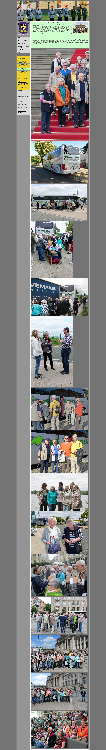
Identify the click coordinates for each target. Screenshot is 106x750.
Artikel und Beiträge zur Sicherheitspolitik (22, 108)
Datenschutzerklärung (22, 114)
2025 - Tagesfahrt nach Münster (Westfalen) (22, 58)
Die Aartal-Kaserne (21, 98)
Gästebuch (20, 110)
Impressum (20, 112)
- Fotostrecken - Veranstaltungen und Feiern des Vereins (23, 51)
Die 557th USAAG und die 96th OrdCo (23, 105)
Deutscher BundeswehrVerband (22, 91)
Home (19, 37)
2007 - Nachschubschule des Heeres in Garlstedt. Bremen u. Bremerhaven (23, 84)
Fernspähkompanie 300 (22, 102)
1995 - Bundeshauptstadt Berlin (23, 87)
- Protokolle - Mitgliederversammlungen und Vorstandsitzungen (23, 46)
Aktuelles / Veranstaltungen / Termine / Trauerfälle (23, 43)
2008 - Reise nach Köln (22, 81)
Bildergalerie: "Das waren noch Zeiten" (23, 100)
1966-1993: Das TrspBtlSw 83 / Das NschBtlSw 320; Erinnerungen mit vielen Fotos (23, 95)
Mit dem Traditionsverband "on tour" (23, 55)
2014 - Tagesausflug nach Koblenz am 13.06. (22, 72)
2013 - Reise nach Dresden (23, 74)
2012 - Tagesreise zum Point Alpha (23, 76)
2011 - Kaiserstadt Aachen (22, 78)
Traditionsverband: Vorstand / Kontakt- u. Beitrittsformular (23, 39)
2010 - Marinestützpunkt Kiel (23, 80)
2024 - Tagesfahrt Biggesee (23, 59)
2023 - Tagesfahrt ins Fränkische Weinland (22, 62)
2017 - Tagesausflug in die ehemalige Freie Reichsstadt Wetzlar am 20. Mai (23, 65)
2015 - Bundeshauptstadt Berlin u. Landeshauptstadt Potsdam (23, 69)
